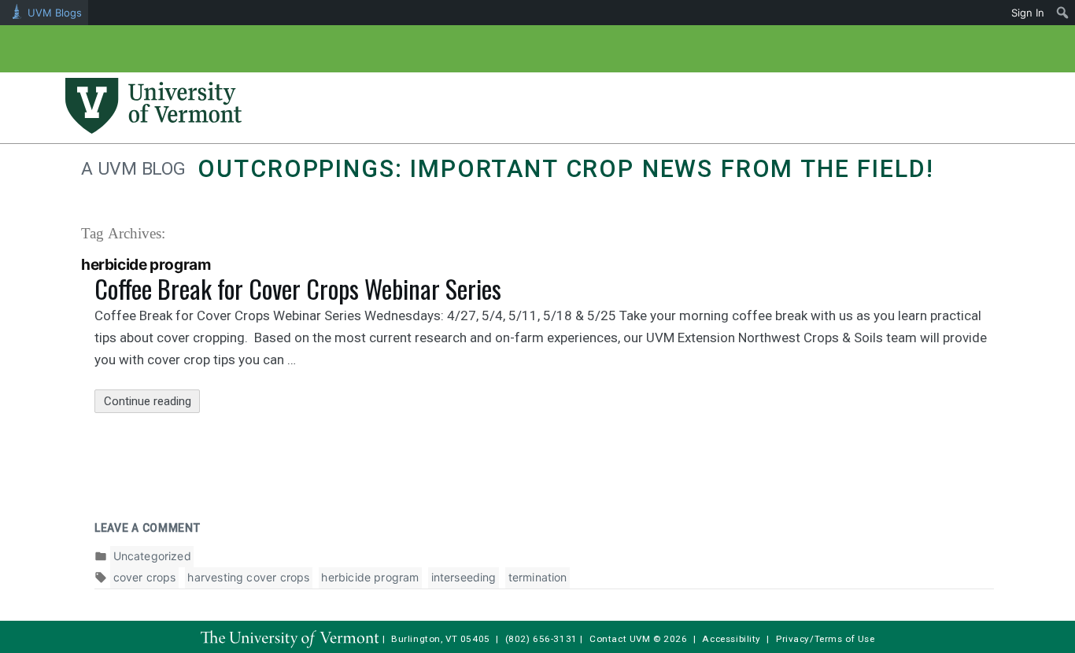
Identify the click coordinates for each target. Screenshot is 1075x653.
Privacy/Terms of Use (825, 638)
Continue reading (152, 403)
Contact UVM (619, 638)
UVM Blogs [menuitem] (55, 12)
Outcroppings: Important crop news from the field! (565, 169)
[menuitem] (1063, 12)
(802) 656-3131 (541, 638)
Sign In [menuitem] (1027, 12)
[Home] (153, 129)
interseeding (464, 577)
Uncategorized (152, 556)
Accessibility (731, 638)
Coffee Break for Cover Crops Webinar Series (297, 288)
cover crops (144, 577)
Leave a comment (147, 528)
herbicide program (370, 577)
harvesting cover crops (248, 577)
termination (537, 577)
